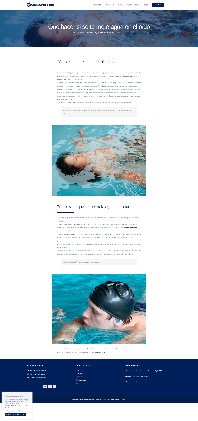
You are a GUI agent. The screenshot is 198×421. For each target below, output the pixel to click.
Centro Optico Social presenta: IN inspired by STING (144, 371)
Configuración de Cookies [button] (13, 411)
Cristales (79, 377)
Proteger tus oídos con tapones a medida (140, 382)
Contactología (81, 380)
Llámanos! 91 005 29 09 (38, 370)
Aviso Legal (98, 399)
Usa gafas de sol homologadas (137, 376)
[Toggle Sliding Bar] (168, 5)
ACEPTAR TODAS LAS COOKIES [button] (15, 414)
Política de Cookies (120, 399)
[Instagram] (45, 386)
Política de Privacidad (108, 399)
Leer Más (8, 407)
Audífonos (79, 373)
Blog (77, 383)
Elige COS (79, 370)
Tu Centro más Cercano (38, 377)
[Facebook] (50, 386)
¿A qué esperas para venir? (96, 352)
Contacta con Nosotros (37, 374)
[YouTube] (54, 386)
